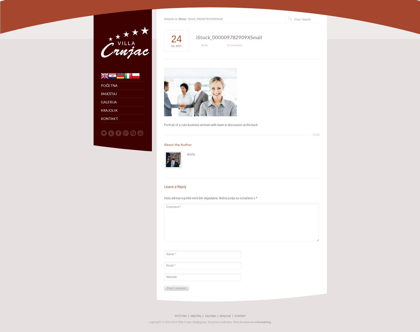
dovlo (204, 45)
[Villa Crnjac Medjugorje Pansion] (126, 60)
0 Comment (234, 45)
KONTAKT (109, 118)
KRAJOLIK (109, 110)
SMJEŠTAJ (109, 94)
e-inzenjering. (263, 322)
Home (182, 19)
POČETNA (109, 85)
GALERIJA (109, 102)
